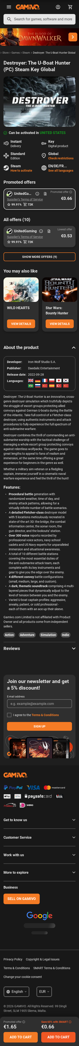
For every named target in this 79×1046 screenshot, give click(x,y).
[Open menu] (9, 7)
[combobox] (39, 19)
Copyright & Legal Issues (42, 959)
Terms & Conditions (45, 715)
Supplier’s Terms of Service (25, 199)
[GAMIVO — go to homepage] (28, 7)
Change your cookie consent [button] (23, 977)
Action (9, 635)
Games (15, 52)
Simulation (48, 635)
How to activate (21, 170)
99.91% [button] (16, 204)
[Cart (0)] (70, 7)
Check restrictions (61, 158)
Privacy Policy (13, 959)
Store (5, 52)
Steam (26, 52)
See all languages (60, 170)
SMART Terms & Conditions (51, 968)
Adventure (27, 635)
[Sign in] (58, 7)
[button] (39, 199)
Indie (65, 635)
